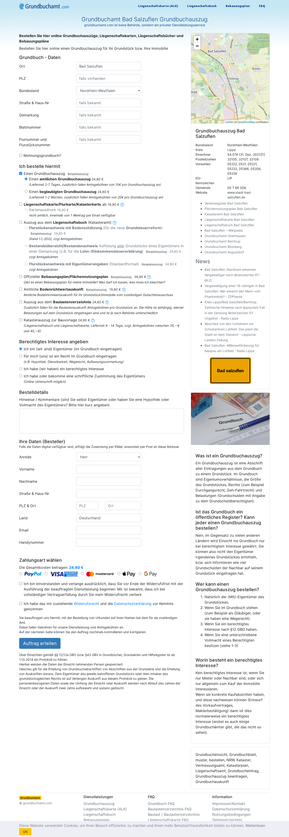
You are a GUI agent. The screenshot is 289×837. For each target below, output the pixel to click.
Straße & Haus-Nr (34, 103)
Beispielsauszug (78, 174)
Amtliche (72, 289)
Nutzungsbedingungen (231, 814)
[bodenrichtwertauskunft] (124, 289)
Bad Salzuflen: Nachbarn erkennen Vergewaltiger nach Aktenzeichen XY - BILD (233, 275)
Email (23, 530)
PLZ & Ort (27, 505)
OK (25, 832)
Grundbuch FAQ (161, 803)
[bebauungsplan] (149, 276)
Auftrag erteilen (40, 643)
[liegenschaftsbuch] (114, 222)
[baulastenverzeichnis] (107, 302)
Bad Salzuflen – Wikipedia (224, 230)
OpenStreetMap (246, 122)
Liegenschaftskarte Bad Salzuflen (229, 219)
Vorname (26, 469)
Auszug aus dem (64, 302)
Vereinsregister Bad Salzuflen (226, 203)
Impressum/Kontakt (228, 803)
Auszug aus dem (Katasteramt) (68, 222)
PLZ (22, 78)
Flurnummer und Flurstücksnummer (34, 142)
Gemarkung (29, 115)
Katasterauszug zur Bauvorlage (57, 320)
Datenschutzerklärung (132, 603)
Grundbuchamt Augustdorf (224, 252)
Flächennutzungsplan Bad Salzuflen (231, 209)
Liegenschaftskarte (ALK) (158, 6)
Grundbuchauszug (99, 803)
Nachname (28, 481)
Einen (66, 179)
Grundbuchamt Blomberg (223, 247)
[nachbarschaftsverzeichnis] (93, 320)
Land (23, 518)
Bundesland (29, 90)
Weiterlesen (255, 825)
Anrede (25, 457)
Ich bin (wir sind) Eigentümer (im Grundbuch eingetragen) (73, 349)
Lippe (231, 150)
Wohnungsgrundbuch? (42, 155)
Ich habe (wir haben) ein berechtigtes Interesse (64, 369)
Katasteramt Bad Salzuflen (224, 214)
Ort (22, 66)
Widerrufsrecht (86, 603)
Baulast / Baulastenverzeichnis (174, 814)
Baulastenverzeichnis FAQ (169, 809)
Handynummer (31, 542)
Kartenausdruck (49, 209)
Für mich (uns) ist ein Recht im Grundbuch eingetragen (70, 356)
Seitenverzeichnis (227, 820)
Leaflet (229, 122)
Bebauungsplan (238, 6)
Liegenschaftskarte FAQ (168, 820)
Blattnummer (30, 127)
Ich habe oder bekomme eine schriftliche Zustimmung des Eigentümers (84, 376)
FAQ (262, 6)
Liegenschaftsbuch (202, 6)
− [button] (197, 46)
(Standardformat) (103, 264)
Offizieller (85, 276)
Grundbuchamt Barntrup (222, 241)
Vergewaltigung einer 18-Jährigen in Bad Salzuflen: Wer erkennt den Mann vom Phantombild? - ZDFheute (235, 291)
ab (71, 204)
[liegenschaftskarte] (122, 204)
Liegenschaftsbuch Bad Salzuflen (229, 225)
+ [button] (197, 39)
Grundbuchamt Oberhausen (225, 236)
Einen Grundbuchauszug (56, 173)
